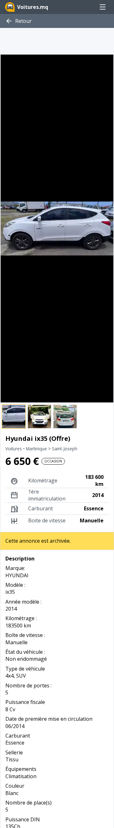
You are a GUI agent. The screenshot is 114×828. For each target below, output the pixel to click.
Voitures (14, 449)
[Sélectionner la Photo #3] (65, 416)
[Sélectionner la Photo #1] (14, 416)
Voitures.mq (32, 6)
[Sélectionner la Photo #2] (39, 416)
